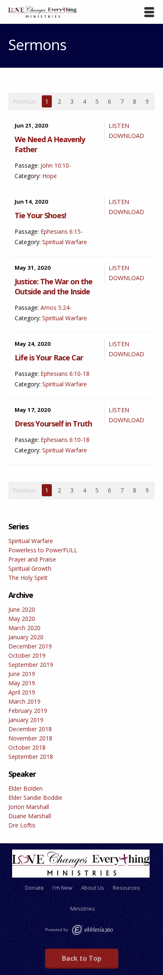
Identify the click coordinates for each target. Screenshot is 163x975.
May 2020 (21, 619)
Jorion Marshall (28, 807)
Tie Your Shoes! (40, 215)
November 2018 (30, 738)
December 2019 (30, 646)
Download (126, 136)
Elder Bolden (25, 788)
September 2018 (30, 757)
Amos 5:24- (56, 307)
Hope (49, 176)
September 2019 (30, 665)
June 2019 (21, 674)
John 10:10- (56, 165)
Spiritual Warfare (64, 242)
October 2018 (27, 747)
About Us (92, 887)
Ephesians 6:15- (62, 231)
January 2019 (25, 720)
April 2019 (21, 692)
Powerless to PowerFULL (42, 550)
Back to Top (82, 958)
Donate (34, 887)
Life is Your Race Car (49, 357)
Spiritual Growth (29, 568)
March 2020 (24, 628)
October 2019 (27, 655)
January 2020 (25, 637)
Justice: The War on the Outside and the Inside (53, 286)
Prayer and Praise (32, 559)
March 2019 (24, 701)
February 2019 (27, 711)
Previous (24, 101)
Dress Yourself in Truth (53, 424)
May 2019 (21, 683)
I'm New (62, 887)
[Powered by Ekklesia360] (92, 929)
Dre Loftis (22, 825)
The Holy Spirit (28, 578)
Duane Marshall (29, 816)
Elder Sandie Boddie (35, 797)
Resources (126, 887)
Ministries (82, 908)
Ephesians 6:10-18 (65, 374)
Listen (119, 126)
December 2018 (30, 729)
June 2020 (21, 609)
